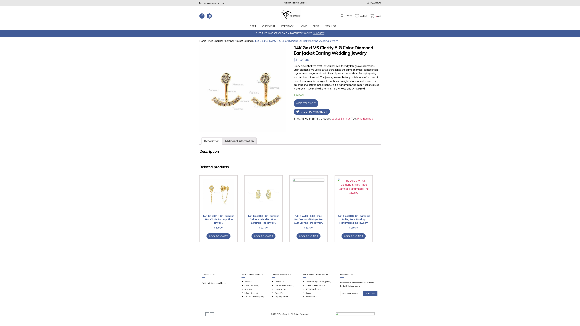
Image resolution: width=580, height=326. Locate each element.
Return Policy (280, 293)
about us (249, 281)
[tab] (211, 141)
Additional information (239, 141)
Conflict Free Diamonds (315, 285)
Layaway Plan (281, 289)
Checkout (268, 26)
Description (211, 141)
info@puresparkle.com (214, 4)
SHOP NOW (318, 33)
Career (308, 293)
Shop (316, 26)
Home (303, 26)
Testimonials (311, 297)
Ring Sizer (249, 289)
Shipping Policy (281, 297)
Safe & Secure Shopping (254, 297)
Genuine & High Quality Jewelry (318, 281)
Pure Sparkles (215, 40)
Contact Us (279, 281)
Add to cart (306, 103)
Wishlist (330, 26)
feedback (287, 26)
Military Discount (251, 293)
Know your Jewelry (252, 285)
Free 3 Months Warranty (284, 285)
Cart (253, 26)
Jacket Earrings (244, 40)
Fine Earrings (365, 118)
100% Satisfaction (313, 289)
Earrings (229, 40)
